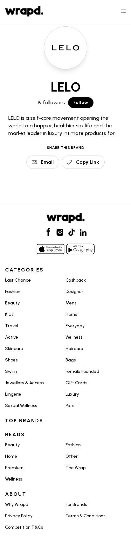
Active (11, 337)
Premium (14, 467)
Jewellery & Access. (25, 383)
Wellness (74, 337)
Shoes (11, 360)
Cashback (76, 280)
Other (72, 456)
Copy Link (87, 162)
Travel (11, 326)
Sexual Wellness (21, 405)
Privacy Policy (18, 516)
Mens (71, 303)
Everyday (75, 326)
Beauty (12, 303)
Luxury (72, 394)
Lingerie (13, 394)
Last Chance (18, 280)
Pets (70, 405)
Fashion (12, 291)
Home (72, 314)
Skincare (14, 348)
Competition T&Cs (24, 527)
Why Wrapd (16, 504)
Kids (9, 314)
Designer (74, 291)
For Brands (76, 504)
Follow (80, 102)
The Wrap (76, 467)
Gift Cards (76, 383)
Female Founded (82, 371)
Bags (71, 360)
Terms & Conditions (85, 516)
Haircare (74, 348)
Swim (11, 371)
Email (47, 162)
